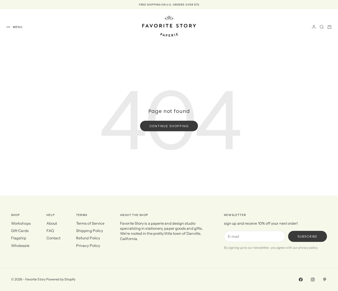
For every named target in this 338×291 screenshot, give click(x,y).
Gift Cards (20, 230)
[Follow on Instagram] (312, 279)
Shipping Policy (89, 230)
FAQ (50, 230)
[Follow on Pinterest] (324, 279)
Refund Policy (88, 238)
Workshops (21, 223)
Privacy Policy (88, 245)
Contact (53, 238)
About (51, 223)
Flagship (18, 238)
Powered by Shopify (60, 279)
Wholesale (20, 245)
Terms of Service (90, 223)
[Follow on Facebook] (300, 279)
